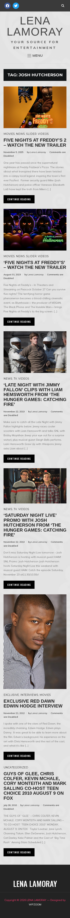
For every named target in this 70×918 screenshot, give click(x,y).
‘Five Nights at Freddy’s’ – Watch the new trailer (35, 265)
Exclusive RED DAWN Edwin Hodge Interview (33, 703)
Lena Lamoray (38, 152)
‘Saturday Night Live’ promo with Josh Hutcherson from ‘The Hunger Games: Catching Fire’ (35, 525)
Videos (43, 134)
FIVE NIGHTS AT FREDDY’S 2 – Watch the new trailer (35, 142)
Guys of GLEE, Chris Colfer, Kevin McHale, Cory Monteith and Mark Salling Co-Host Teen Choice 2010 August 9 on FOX (35, 786)
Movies (9, 134)
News (20, 134)
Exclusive (11, 695)
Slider (31, 134)
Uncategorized (16, 767)
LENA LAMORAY (35, 26)
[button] (35, 55)
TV (15, 378)
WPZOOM (35, 904)
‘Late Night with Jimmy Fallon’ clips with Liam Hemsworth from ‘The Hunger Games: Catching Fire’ (35, 394)
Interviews (29, 695)
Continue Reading (19, 199)
